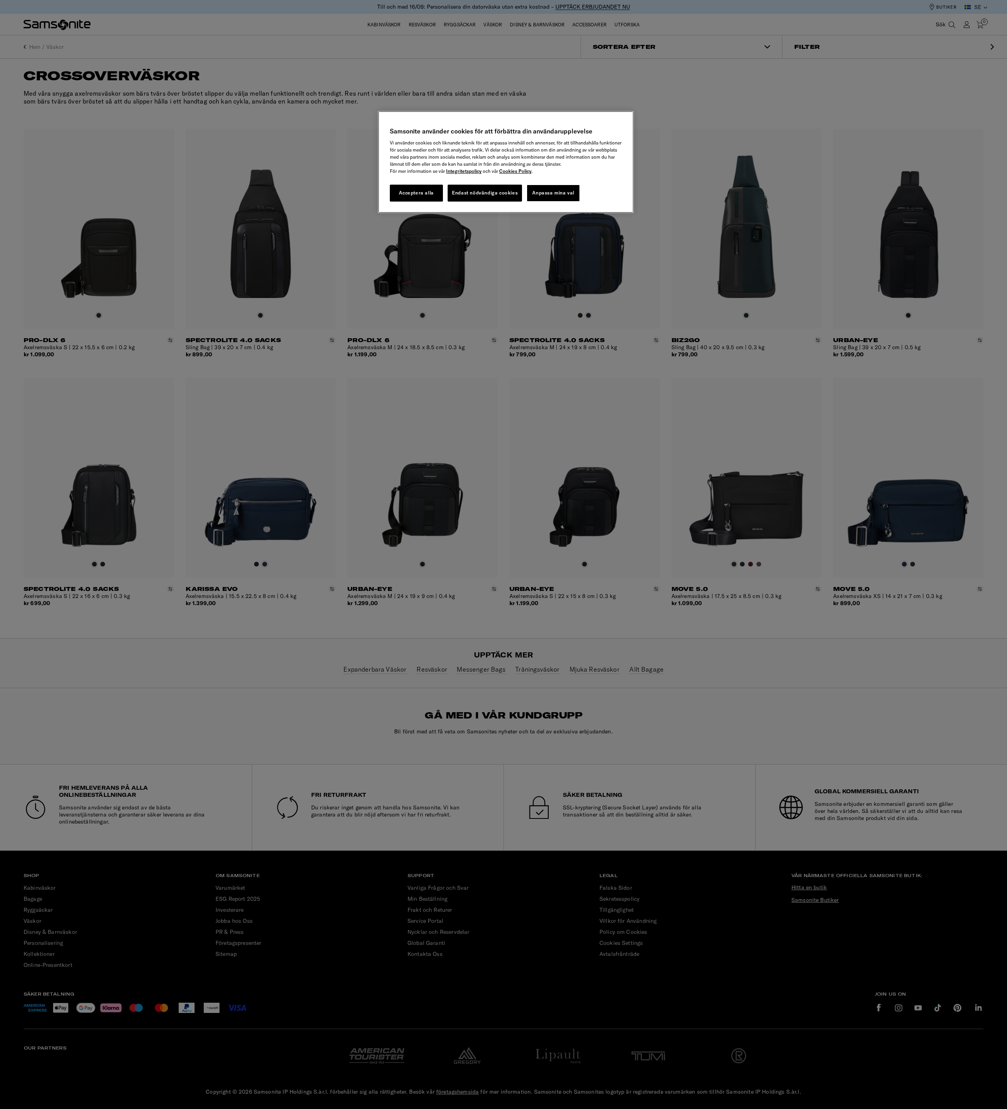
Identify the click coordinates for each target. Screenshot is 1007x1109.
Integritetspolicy (463, 171)
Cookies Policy (515, 171)
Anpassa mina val (553, 193)
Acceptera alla (416, 193)
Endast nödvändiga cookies (485, 193)
